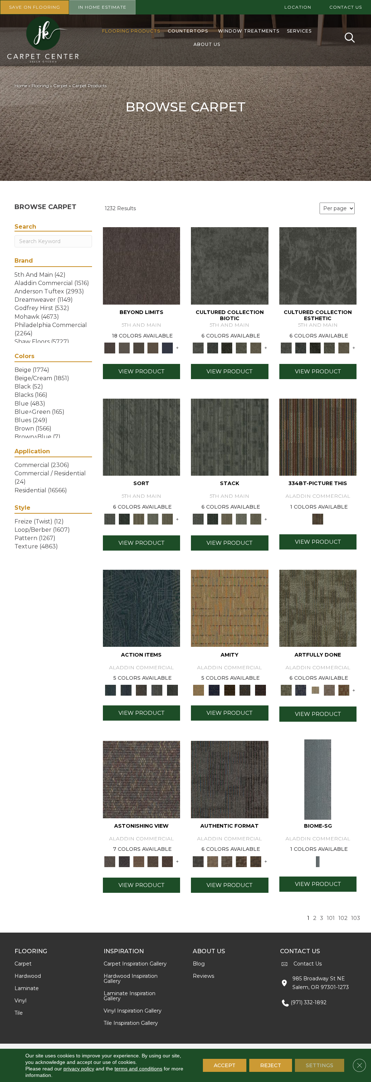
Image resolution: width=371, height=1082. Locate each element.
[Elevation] (139, 347)
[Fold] (139, 519)
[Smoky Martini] (245, 690)
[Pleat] (153, 519)
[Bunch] (124, 519)
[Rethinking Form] (256, 861)
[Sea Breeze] (214, 690)
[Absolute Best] (153, 861)
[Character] (213, 347)
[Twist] (167, 519)
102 (342, 918)
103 (355, 918)
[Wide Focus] (124, 861)
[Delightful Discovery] (318, 608)
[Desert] (124, 347)
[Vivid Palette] (344, 690)
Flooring (40, 85)
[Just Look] (167, 861)
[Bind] (141, 437)
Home (20, 85)
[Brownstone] (141, 690)
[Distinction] (256, 347)
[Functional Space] (241, 861)
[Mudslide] (318, 437)
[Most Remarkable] (301, 690)
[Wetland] (317, 779)
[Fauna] (153, 347)
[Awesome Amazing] (330, 690)
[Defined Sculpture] (213, 861)
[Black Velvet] (260, 690)
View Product (141, 371)
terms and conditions (138, 1069)
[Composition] (241, 347)
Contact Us (307, 963)
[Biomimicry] (229, 265)
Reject (270, 1065)
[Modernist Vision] (315, 690)
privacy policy (78, 1069)
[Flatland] (167, 347)
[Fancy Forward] (141, 779)
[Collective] (227, 347)
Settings (319, 1065)
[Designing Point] (229, 779)
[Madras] (229, 608)
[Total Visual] (139, 861)
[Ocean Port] (126, 690)
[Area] (141, 265)
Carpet (60, 85)
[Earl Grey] (157, 690)
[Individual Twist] (227, 861)
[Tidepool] (141, 608)
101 (331, 918)
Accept (224, 1065)
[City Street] (172, 690)
